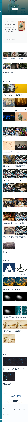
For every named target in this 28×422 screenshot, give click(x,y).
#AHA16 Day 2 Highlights (18, 180)
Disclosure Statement (24, 410)
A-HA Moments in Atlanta (6, 166)
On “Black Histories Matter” (6, 345)
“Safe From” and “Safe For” (18, 95)
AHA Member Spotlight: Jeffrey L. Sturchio (8, 317)
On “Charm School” (17, 331)
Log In (1, 419)
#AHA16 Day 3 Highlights (6, 180)
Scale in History (5, 109)
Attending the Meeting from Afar (19, 223)
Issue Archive (6, 14)
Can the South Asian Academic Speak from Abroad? (6, 72)
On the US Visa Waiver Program (7, 331)
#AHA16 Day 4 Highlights (18, 166)
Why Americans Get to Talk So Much (20, 274)
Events (14, 409)
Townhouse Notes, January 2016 (7, 95)
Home (3, 14)
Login (19, 409)
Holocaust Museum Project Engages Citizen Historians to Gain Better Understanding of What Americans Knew (9, 369)
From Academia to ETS (22, 71)
